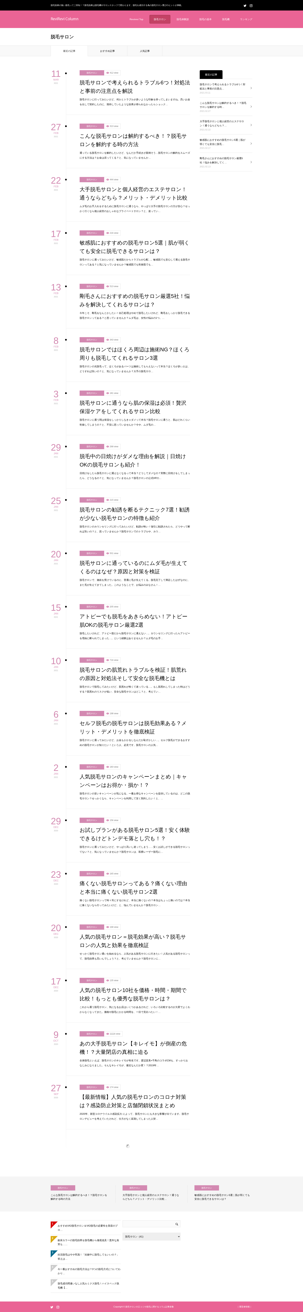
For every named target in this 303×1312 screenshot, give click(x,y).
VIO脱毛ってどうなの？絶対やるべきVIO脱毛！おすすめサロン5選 (131, 1258)
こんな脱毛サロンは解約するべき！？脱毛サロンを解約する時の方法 (133, 83)
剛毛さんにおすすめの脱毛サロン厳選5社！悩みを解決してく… (221, 103)
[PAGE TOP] (297, 1306)
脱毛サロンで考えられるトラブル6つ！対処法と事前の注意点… (222, 29)
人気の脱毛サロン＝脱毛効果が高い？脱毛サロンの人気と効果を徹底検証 (133, 884)
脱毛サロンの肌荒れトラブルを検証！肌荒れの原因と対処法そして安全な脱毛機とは (133, 617)
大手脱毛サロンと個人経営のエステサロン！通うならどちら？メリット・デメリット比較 (133, 136)
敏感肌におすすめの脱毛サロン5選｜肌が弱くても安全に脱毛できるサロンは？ (135, 190)
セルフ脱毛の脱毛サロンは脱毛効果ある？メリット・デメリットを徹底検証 (133, 670)
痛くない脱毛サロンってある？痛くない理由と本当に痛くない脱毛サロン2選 (133, 830)
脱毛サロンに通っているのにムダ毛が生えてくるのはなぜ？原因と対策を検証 (133, 510)
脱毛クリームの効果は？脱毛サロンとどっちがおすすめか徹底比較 (133, 1204)
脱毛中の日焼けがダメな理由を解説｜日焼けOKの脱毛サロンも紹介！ (133, 403)
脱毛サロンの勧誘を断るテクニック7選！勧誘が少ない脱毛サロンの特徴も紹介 (135, 457)
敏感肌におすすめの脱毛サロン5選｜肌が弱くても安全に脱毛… (222, 84)
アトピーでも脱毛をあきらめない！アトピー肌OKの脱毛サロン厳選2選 (133, 563)
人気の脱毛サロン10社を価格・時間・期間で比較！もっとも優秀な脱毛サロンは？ (133, 937)
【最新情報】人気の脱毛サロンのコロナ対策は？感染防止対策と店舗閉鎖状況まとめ (133, 1044)
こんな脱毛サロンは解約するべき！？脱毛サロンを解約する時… (223, 47)
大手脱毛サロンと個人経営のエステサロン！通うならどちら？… (222, 66)
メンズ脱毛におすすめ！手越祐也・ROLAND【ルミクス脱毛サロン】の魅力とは (133, 1097)
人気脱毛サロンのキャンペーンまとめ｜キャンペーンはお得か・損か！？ (133, 724)
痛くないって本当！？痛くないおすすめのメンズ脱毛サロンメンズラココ (133, 1151)
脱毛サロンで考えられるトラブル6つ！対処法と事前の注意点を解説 (135, 30)
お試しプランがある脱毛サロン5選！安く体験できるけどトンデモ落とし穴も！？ (135, 777)
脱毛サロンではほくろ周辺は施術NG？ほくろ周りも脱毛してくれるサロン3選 (135, 297)
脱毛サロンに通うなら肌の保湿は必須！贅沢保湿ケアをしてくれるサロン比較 (133, 350)
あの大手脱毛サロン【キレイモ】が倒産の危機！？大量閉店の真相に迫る (133, 991)
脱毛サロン (92, 16)
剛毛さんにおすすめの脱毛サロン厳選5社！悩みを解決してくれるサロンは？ (135, 243)
